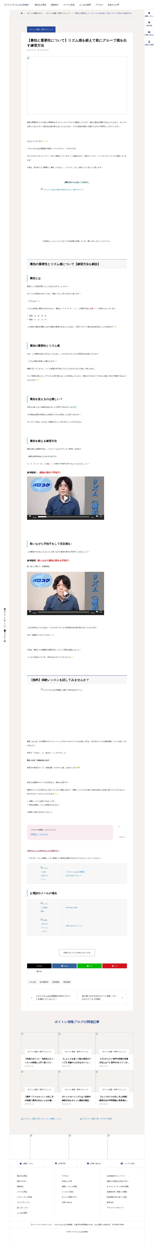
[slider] (63, 516)
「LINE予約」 (32, 858)
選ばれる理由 (40, 5)
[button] (65, 498)
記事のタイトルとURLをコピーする (77, 953)
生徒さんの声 (113, 5)
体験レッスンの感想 (69, 1186)
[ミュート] (97, 516)
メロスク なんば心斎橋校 (75, 872)
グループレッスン (23, 1202)
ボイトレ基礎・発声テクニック (41, 29)
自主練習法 (44, 982)
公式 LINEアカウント (74, 876)
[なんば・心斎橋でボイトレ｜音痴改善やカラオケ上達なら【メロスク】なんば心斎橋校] (14, 5)
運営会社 (110, 1202)
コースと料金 (69, 5)
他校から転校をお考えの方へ (118, 1181)
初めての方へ (22, 1181)
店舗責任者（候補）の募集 (117, 1192)
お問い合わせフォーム (74, 926)
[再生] (30, 516)
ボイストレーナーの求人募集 (118, 1186)
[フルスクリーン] (101, 516)
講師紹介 (55, 5)
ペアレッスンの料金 (24, 1197)
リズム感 (32, 982)
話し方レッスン (23, 1207)
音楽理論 (55, 982)
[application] (65, 498)
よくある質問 (85, 5)
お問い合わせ (67, 1202)
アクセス (99, 5)
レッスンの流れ (68, 1192)
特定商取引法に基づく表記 (117, 1197)
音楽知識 (66, 982)
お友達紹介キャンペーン (116, 1176)
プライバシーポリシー (115, 1207)
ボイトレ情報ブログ (69, 1197)
